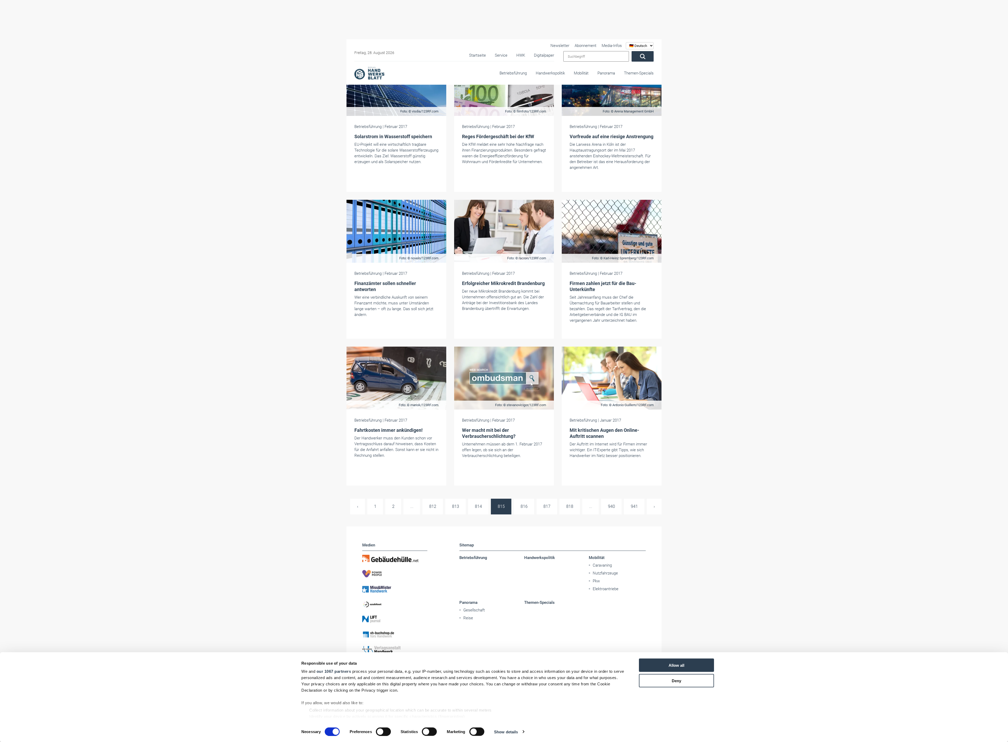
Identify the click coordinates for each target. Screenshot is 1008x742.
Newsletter (559, 45)
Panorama (606, 73)
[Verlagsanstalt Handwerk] (394, 649)
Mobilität (581, 73)
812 (432, 506)
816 (524, 506)
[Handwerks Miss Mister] (394, 589)
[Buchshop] (394, 634)
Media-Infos (612, 45)
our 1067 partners (334, 671)
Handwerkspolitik (550, 73)
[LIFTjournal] (394, 619)
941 (634, 506)
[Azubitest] (394, 604)
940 (611, 506)
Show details (506, 731)
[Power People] (394, 573)
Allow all (676, 665)
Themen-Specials (639, 73)
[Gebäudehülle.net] (394, 558)
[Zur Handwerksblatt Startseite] (369, 72)
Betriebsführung (513, 73)
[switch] (383, 731)
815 (501, 506)
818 (569, 506)
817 (546, 506)
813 (455, 506)
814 (478, 506)
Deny (676, 680)
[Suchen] (643, 56)
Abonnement (585, 45)
